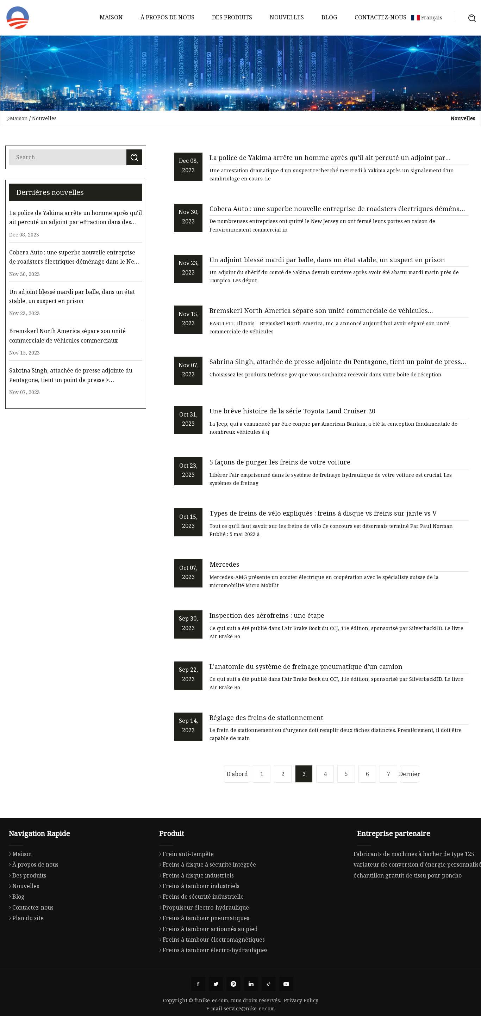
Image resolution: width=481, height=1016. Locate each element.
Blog (329, 17)
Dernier (409, 774)
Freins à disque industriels (198, 875)
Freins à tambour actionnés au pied (210, 929)
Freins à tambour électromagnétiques (214, 939)
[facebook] (198, 984)
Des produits (232, 17)
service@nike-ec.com (249, 1008)
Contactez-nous (380, 17)
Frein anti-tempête (188, 854)
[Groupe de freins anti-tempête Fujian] (17, 17)
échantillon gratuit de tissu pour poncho (408, 875)
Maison (111, 17)
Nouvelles (287, 17)
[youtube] (286, 984)
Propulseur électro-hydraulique (206, 907)
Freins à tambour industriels (201, 886)
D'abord (237, 774)
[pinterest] (233, 984)
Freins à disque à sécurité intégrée (209, 864)
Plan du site (28, 918)
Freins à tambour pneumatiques (206, 918)
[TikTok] (269, 984)
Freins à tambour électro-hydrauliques (215, 950)
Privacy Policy (301, 1000)
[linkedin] (251, 984)
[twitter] (216, 984)
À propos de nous (167, 17)
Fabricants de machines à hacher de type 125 (414, 854)
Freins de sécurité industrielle (203, 896)
